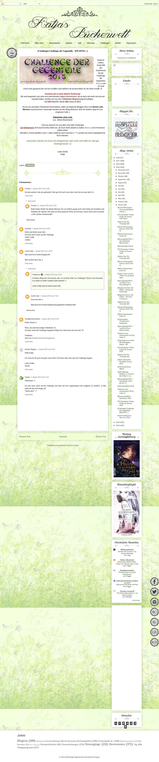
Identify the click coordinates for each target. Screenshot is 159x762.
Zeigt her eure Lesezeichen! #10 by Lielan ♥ (126, 335)
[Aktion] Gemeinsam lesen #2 (125, 269)
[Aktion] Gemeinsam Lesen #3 (125, 235)
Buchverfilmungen (53, 741)
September (122, 179)
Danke (117, 43)
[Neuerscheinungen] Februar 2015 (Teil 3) (125, 229)
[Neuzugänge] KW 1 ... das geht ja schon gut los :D (126, 381)
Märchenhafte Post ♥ (125, 246)
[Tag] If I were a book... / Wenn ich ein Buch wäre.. (126, 276)
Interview (131, 741)
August (121, 183)
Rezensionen (54, 43)
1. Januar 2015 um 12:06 (40, 189)
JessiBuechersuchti (32, 319)
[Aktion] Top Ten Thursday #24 (124, 257)
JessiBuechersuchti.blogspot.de (43, 338)
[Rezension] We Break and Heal (127, 584)
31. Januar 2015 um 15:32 (46, 205)
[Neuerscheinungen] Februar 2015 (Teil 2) (125, 263)
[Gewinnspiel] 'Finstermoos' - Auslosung (124, 321)
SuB (79, 43)
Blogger (97, 757)
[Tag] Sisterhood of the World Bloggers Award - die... (126, 342)
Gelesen (69, 43)
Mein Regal (33, 745)
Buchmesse (40, 741)
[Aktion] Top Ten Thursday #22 (124, 355)
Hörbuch (122, 741)
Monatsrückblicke (48, 744)
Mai (119, 192)
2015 (118, 167)
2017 (118, 161)
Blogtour (22, 740)
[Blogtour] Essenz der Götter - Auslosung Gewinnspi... (125, 290)
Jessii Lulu (29, 251)
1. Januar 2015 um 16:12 (53, 274)
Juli (119, 186)
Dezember (122, 170)
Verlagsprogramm (25, 747)
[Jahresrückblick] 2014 (126, 386)
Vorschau (91, 43)
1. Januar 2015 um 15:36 (49, 319)
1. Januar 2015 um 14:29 (43, 251)
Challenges (104, 43)
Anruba (28, 228)
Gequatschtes (85, 741)
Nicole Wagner (30, 349)
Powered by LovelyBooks (126, 58)
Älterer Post (101, 436)
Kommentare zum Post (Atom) (67, 445)
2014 (118, 422)
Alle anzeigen (136, 600)
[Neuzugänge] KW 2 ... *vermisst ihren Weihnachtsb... (126, 328)
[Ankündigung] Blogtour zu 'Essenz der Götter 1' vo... (126, 374)
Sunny (27, 377)
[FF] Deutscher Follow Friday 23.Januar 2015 (126, 251)
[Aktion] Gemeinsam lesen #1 (125, 315)
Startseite (24, 43)
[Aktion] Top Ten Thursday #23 (124, 303)
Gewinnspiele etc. (105, 741)
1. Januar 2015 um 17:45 (49, 296)
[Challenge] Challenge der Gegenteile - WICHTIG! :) (126, 410)
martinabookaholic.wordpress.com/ (127, 582)
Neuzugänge (92, 744)
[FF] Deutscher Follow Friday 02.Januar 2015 (126, 403)
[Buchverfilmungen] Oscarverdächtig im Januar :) (126, 209)
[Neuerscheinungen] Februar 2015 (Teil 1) (125, 309)
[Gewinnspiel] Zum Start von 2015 (124, 416)
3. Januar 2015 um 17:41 (40, 377)
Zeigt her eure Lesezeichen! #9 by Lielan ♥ (126, 391)
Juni (120, 189)
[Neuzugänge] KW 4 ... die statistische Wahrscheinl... (126, 241)
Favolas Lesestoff (127, 591)
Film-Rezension (70, 741)
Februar (121, 202)
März (120, 198)
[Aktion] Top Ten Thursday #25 (124, 223)
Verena (27, 189)
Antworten (29, 196)
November (122, 173)
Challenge (30, 165)
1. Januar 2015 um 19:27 (46, 349)
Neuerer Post (25, 436)
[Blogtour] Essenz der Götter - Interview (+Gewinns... (125, 297)
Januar (121, 205)
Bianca (99, 83)
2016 (118, 164)
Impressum (131, 43)
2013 (118, 425)
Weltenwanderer (127, 550)
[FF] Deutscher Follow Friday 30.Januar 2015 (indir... (126, 217)
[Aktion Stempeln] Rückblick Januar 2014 (125, 362)
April (120, 195)
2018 (118, 158)
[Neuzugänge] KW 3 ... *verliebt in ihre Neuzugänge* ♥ (126, 283)
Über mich (39, 43)
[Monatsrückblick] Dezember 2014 (124, 397)
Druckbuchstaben (127, 570)
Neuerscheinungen (70, 744)
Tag (135, 744)
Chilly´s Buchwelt (127, 560)
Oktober (121, 176)
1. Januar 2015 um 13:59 (41, 228)
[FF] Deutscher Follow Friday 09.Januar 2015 (126, 349)
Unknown (36, 274)
